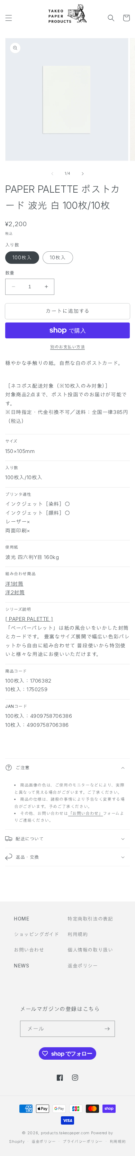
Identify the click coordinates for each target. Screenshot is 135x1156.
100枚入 (22, 257)
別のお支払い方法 (67, 346)
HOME (21, 919)
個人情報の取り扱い (90, 950)
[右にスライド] (82, 173)
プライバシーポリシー (83, 1141)
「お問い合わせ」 (85, 813)
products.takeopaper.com (65, 1132)
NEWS (21, 966)
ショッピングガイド (36, 934)
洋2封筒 (15, 592)
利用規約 (78, 934)
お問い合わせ (29, 950)
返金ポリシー (83, 966)
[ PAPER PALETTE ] (29, 619)
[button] (8, 18)
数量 (10, 273)
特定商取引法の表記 (90, 919)
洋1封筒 (14, 583)
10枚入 (58, 257)
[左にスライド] (52, 173)
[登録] (107, 1029)
